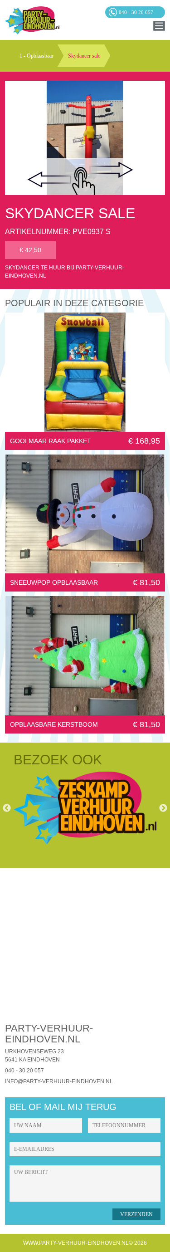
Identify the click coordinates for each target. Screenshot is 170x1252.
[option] (85, 808)
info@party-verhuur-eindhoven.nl (59, 1081)
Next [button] (163, 808)
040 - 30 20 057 (24, 1070)
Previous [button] (6, 808)
